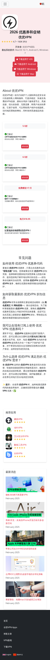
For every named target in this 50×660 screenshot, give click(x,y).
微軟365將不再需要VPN (17, 494)
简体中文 (19, 655)
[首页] (43, 4)
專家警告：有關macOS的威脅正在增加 (23, 599)
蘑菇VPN (18, 419)
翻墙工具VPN (20, 444)
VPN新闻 (8, 640)
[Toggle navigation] (5, 4)
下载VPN (8, 646)
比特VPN (18, 453)
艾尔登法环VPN (21, 436)
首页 (6, 620)
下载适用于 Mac (26, 74)
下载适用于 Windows (26, 69)
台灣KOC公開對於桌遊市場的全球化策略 (24, 574)
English (8, 655)
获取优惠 (25, 146)
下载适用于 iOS (25, 59)
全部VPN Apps (10, 627)
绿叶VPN (18, 427)
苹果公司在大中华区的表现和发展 (21, 548)
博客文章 (8, 633)
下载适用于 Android (26, 64)
